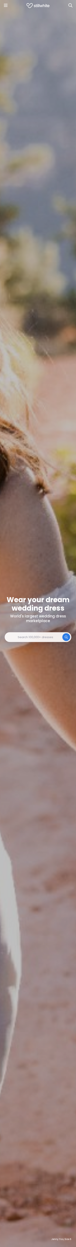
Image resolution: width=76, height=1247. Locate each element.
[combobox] (38, 637)
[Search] (70, 5)
